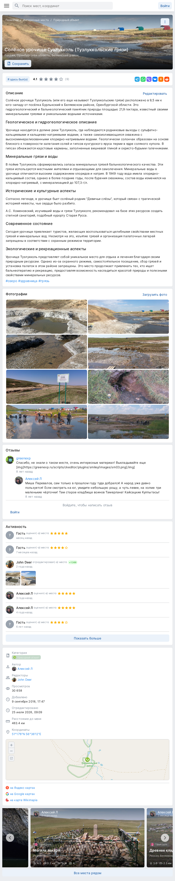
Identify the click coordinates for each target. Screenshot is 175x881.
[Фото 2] (28, 578)
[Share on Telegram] (137, 79)
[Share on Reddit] (166, 79)
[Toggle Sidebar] (6, 5)
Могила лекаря (46, 850)
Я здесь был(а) (18, 79)
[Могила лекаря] (87, 837)
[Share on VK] (154, 79)
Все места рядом (87, 873)
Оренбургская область (33, 55)
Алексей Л (33, 479)
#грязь (44, 281)
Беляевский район (65, 55)
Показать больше (87, 638)
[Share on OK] (160, 79)
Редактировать (155, 93)
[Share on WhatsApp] (143, 79)
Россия (10, 55)
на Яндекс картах (22, 787)
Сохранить (20, 64)
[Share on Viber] (149, 79)
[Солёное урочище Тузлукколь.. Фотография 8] (128, 422)
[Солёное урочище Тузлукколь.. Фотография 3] (46, 352)
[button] (163, 21)
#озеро (11, 281)
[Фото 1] (13, 578)
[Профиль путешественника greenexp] (10, 460)
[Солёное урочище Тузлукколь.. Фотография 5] (46, 387)
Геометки (12, 20)
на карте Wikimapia (23, 800)
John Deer (24, 562)
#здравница (27, 281)
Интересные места (36, 20)
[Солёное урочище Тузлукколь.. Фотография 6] (128, 387)
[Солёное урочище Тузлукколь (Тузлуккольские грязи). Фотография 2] (128, 317)
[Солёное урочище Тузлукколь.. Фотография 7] (46, 422)
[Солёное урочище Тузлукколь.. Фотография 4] (128, 352)
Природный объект (66, 20)
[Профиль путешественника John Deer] (10, 564)
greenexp (23, 458)
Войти (165, 6)
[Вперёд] (165, 838)
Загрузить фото (154, 294)
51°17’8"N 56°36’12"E (26, 734)
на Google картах (22, 794)
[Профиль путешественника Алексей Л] (19, 480)
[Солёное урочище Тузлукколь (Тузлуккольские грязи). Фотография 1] (46, 317)
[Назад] (10, 838)
